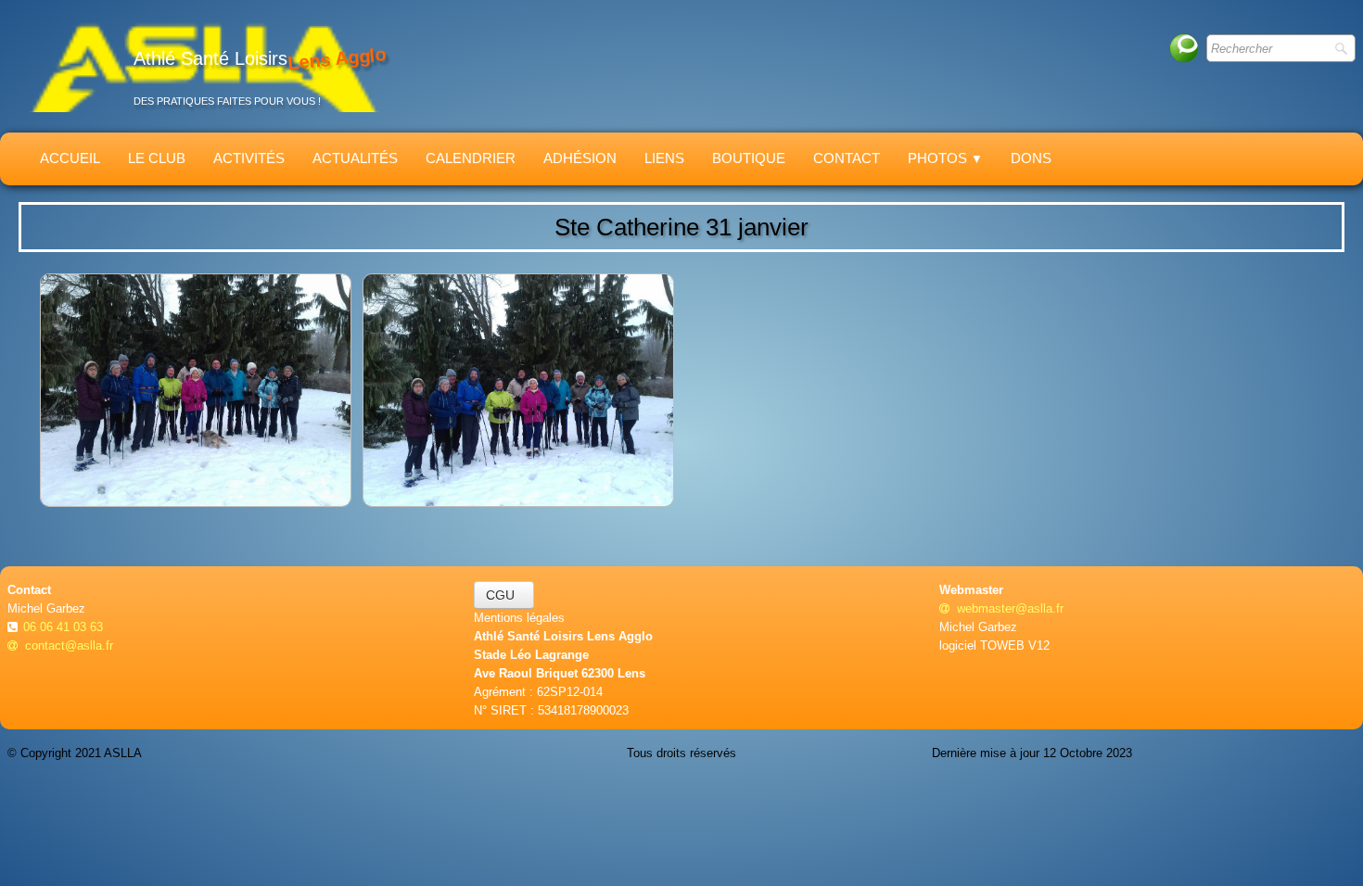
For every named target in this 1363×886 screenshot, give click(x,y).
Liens (664, 158)
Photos (945, 158)
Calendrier (471, 158)
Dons (1031, 158)
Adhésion (580, 158)
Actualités (355, 158)
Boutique (748, 158)
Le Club (156, 158)
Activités (249, 158)
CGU (504, 595)
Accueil (70, 158)
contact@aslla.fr (69, 645)
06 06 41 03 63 (65, 627)
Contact (846, 158)
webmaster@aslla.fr (1010, 608)
